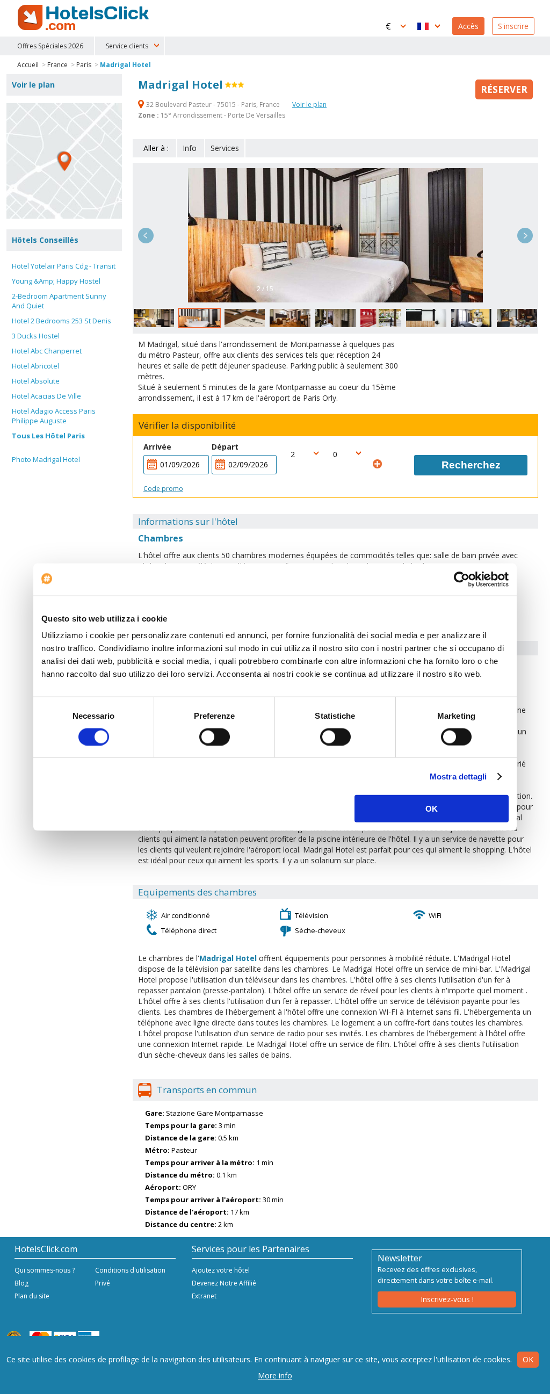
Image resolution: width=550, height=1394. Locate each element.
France (57, 64)
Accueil (28, 64)
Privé (102, 1283)
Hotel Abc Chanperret (47, 351)
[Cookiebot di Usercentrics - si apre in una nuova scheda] (462, 579)
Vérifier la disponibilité (187, 425)
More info (275, 1375)
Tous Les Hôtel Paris (48, 435)
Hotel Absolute (36, 381)
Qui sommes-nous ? (45, 1270)
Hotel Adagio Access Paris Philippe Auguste (54, 415)
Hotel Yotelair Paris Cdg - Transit (63, 266)
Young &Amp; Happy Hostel (56, 281)
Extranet (204, 1296)
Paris (83, 64)
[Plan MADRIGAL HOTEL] (64, 161)
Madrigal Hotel (125, 64)
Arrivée (157, 447)
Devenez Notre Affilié (224, 1283)
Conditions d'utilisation (130, 1270)
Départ (225, 447)
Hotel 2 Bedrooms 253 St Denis (61, 321)
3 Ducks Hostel (36, 336)
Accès (468, 26)
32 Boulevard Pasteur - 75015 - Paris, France (212, 104)
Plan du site (32, 1296)
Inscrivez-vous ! (447, 1299)
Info (190, 148)
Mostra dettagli (458, 776)
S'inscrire (513, 26)
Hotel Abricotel (35, 366)
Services (225, 148)
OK (431, 808)
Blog (21, 1283)
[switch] (214, 736)
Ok (528, 1359)
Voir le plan (309, 104)
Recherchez (471, 465)
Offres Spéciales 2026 (50, 45)
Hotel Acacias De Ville (46, 396)
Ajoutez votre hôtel (221, 1270)
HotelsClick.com (84, 17)
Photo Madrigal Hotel (46, 459)
